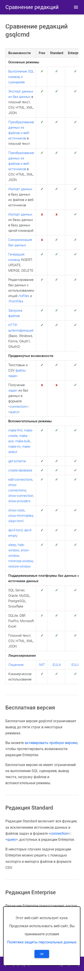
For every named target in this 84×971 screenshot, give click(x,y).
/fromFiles (15, 301)
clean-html (16, 521)
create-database (20, 470)
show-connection (20, 496)
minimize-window (20, 561)
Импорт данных (20, 189)
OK (42, 954)
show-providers (19, 501)
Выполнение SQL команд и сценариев (21, 76)
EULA (57, 665)
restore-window (19, 566)
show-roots (16, 510)
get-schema (17, 461)
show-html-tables (20, 516)
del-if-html (15, 530)
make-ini (14, 447)
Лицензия (16, 665)
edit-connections (20, 480)
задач (12, 390)
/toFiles (23, 296)
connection (18, 407)
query (14, 412)
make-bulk (22, 441)
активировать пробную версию (51, 743)
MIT (42, 665)
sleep (12, 545)
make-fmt (15, 430)
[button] (76, 7)
